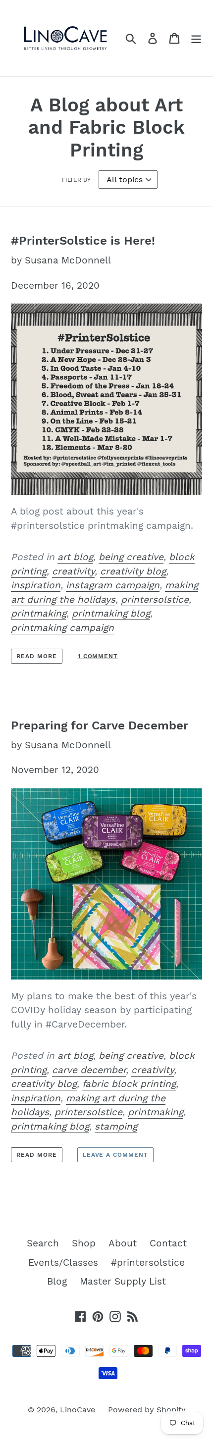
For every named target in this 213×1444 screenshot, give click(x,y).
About (122, 1243)
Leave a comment (115, 1154)
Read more (36, 656)
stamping (116, 1126)
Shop (84, 1243)
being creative (131, 557)
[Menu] (196, 38)
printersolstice (155, 599)
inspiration (35, 585)
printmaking (38, 613)
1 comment (98, 656)
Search (43, 1243)
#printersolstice (148, 1262)
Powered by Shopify (147, 1409)
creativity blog (133, 571)
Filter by (76, 179)
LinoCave (77, 1409)
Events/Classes (63, 1262)
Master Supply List (123, 1281)
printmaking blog (111, 613)
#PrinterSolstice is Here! (83, 241)
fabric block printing (129, 1083)
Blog (57, 1281)
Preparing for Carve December (99, 725)
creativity (73, 571)
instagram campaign (113, 585)
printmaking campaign (62, 627)
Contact (168, 1243)
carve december (89, 1070)
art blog (75, 557)
